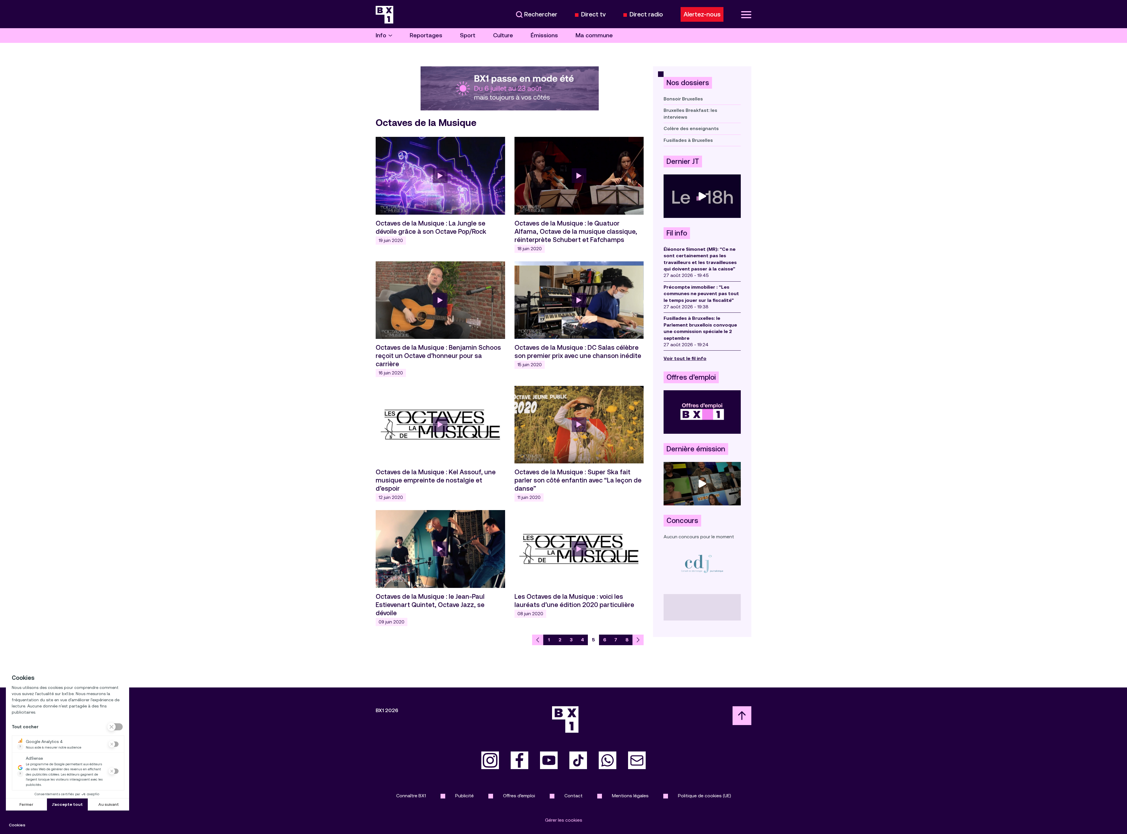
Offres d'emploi (519, 795)
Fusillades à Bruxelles (688, 140)
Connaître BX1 (411, 795)
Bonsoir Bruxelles (683, 98)
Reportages (426, 35)
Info (381, 35)
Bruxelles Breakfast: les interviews (690, 113)
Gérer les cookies (563, 820)
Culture (503, 35)
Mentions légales (630, 795)
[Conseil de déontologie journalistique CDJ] (702, 564)
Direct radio (646, 14)
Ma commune (594, 35)
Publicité (464, 795)
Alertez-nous (702, 14)
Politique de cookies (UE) (704, 795)
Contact (573, 795)
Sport (467, 35)
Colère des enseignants (691, 128)
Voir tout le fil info (685, 358)
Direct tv (593, 14)
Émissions (544, 35)
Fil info (677, 233)
